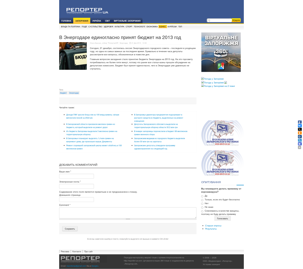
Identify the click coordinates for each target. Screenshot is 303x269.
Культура (119, 26)
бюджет (63, 92)
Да (206, 195)
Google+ (95, 265)
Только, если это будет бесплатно (222, 199)
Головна (66, 20)
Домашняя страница (69, 194)
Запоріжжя (81, 20)
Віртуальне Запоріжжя (127, 20)
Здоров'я (108, 26)
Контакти (76, 251)
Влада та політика (70, 26)
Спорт (129, 26)
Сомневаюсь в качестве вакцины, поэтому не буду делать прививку (220, 212)
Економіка (152, 26)
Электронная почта (70, 181)
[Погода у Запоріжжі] (212, 78)
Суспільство (95, 26)
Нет (206, 203)
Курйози (172, 26)
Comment (64, 204)
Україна (96, 20)
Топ (180, 26)
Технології (139, 26)
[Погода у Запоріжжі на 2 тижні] (218, 85)
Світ (107, 20)
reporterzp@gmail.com (76, 265)
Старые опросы (213, 225)
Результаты (211, 228)
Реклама (65, 251)
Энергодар (74, 92)
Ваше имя (65, 171)
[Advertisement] (127, 80)
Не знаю (209, 206)
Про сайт (88, 251)
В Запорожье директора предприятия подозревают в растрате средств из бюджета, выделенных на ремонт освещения (158, 117)
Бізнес (162, 26)
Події (84, 26)
